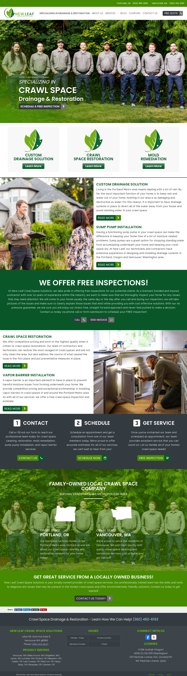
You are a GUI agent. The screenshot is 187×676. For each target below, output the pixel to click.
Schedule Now (89, 458)
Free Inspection (151, 458)
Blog (123, 13)
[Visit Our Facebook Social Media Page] (147, 637)
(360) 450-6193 (145, 619)
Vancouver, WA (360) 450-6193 (168, 3)
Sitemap (151, 675)
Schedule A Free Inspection (39, 106)
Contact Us (150, 13)
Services (110, 13)
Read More (106, 218)
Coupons (134, 13)
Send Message (98, 319)
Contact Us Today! (91, 598)
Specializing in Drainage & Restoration (64, 13)
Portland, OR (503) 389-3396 (132, 3)
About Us (97, 13)
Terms (169, 675)
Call (77, 319)
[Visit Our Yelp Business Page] (153, 637)
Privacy (160, 675)
